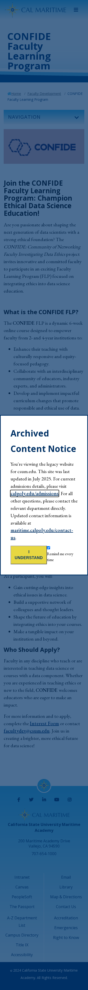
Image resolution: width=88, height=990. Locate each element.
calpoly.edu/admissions (35, 493)
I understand (29, 555)
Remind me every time (60, 556)
